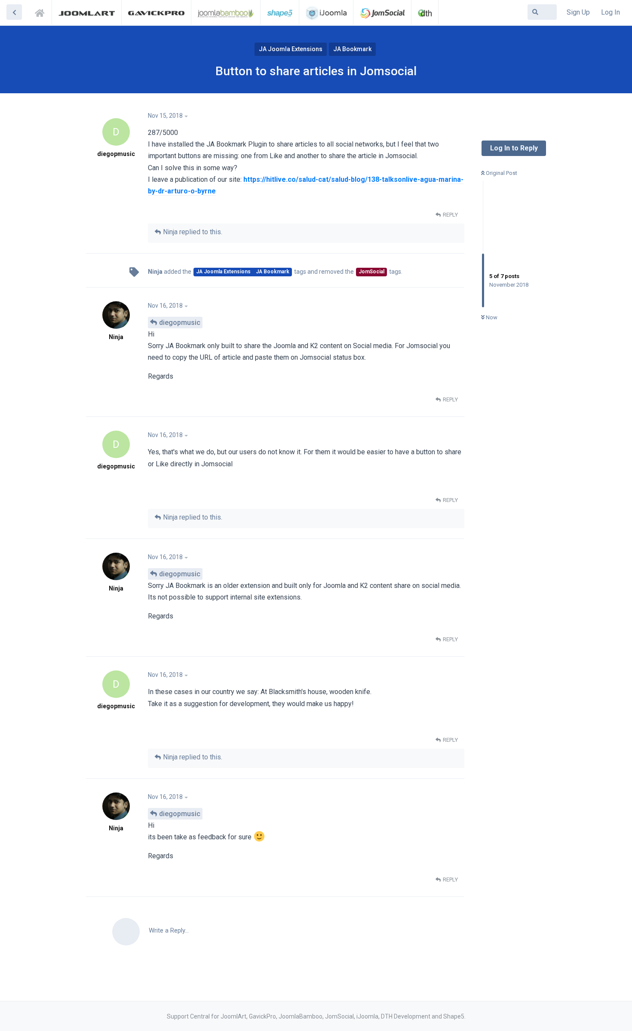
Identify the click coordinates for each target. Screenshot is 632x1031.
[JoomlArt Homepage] (86, 12)
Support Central (42, 11)
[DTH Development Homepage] (424, 12)
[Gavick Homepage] (156, 12)
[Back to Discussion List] (14, 12)
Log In (610, 12)
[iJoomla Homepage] (326, 12)
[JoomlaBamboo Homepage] (226, 12)
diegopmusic (179, 322)
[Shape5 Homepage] (280, 12)
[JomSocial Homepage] (382, 12)
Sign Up (578, 12)
